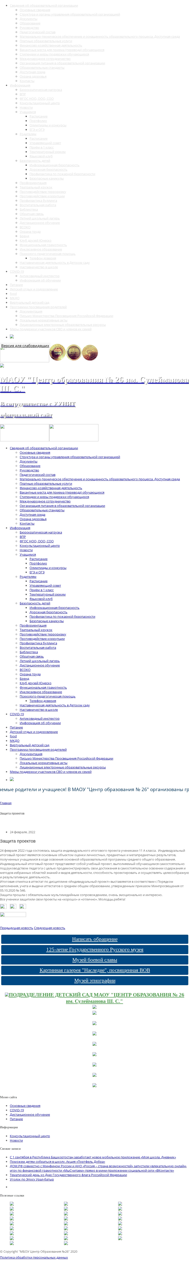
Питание (16, 285)
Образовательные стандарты (42, 67)
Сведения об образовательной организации (44, 5)
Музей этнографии (94, 980)
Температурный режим (48, 152)
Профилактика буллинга (38, 200)
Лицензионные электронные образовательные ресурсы (63, 324)
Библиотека (29, 209)
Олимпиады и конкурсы (48, 125)
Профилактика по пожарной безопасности (62, 174)
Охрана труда (30, 231)
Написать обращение (95, 939)
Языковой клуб (41, 156)
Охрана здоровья (33, 76)
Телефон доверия (43, 258)
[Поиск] (12, 337)
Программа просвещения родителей (38, 307)
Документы (28, 19)
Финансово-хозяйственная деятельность (51, 45)
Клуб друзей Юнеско (35, 240)
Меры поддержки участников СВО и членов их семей (51, 329)
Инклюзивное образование (41, 249)
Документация (31, 311)
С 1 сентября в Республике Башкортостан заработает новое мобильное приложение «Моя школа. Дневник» (93, 1157)
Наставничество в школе (39, 267)
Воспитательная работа (38, 205)
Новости (26, 107)
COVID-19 (17, 271)
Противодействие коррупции (42, 196)
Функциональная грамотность (43, 245)
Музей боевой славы (94, 960)
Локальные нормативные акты (43, 320)
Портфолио (38, 120)
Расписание (38, 116)
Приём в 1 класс (42, 147)
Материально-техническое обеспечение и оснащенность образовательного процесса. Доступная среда (100, 36)
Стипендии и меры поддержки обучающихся (54, 54)
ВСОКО (25, 227)
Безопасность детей (35, 160)
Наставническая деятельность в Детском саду (55, 262)
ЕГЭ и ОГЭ (37, 129)
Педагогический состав (37, 32)
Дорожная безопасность (48, 169)
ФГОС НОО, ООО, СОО (37, 98)
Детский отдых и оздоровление (34, 289)
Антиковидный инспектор (40, 276)
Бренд (24, 236)
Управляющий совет (45, 143)
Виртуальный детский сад (29, 302)
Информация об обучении (40, 280)
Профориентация (33, 183)
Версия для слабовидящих (25, 345)
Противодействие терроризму (43, 191)
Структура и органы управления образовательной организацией (70, 14)
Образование (30, 23)
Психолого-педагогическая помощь (48, 253)
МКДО (14, 298)
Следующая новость (49, 928)
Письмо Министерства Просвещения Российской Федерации (66, 316)
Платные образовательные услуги (46, 41)
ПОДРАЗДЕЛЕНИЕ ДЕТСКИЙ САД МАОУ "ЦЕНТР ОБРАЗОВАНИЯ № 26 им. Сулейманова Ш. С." (96, 998)
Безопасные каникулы (47, 178)
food (13, 293)
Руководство (29, 27)
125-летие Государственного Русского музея (94, 949)
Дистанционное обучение (40, 222)
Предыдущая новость (16, 928)
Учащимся (28, 112)
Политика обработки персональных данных (34, 1257)
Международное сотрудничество (45, 58)
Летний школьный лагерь (40, 218)
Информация (20, 85)
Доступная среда (32, 72)
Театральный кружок (36, 187)
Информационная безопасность (54, 165)
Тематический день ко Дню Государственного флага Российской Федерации (68, 1175)
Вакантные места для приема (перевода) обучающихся (62, 50)
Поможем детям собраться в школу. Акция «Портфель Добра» (57, 1161)
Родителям (28, 134)
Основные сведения (35, 10)
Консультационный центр (40, 103)
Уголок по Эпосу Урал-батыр (32, 1179)
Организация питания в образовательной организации (62, 63)
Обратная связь (32, 214)
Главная (6, 803)
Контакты (27, 81)
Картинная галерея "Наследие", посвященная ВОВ (95, 970)
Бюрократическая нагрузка (41, 89)
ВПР (23, 94)
